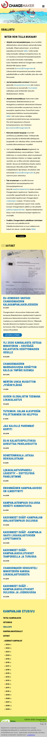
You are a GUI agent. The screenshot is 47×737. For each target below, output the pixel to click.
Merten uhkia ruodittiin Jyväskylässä (19, 383)
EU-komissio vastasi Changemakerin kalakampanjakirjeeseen (20, 301)
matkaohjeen (11, 201)
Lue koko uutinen (12, 335)
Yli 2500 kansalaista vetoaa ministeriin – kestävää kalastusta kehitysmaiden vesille (22, 347)
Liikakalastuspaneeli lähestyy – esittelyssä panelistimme (19, 473)
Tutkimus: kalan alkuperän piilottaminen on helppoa (21, 412)
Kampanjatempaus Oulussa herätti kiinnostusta (21, 504)
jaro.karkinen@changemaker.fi (18, 128)
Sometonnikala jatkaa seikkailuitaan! (18, 456)
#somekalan (32, 88)
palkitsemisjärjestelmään (15, 210)
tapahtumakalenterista (21, 189)
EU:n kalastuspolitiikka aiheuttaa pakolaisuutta (20, 442)
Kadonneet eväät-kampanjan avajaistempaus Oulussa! (23, 518)
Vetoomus (7, 622)
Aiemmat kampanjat (13, 640)
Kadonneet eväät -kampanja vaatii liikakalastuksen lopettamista (22, 535)
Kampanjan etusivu (19, 611)
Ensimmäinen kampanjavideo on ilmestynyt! (22, 489)
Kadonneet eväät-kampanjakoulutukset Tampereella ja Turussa (20, 553)
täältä (26, 51)
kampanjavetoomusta (22, 85)
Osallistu (7, 626)
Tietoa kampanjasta (12, 618)
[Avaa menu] (43, 6)
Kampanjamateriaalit (13, 631)
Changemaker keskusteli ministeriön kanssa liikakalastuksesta (20, 571)
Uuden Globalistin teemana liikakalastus (21, 397)
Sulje (42, 724)
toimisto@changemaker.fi (25, 69)
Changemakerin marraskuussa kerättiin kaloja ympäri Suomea (20, 367)
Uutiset (6, 635)
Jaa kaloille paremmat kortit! (18, 427)
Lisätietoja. (31, 735)
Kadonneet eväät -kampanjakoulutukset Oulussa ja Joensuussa (19, 589)
